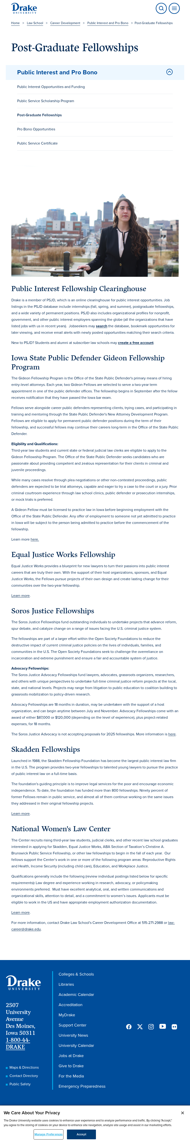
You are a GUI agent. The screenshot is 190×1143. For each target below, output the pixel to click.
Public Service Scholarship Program (45, 101)
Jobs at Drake (71, 1056)
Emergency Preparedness (82, 1086)
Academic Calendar (76, 995)
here (172, 734)
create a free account (135, 342)
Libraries (66, 984)
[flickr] (174, 1027)
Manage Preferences (49, 1134)
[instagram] (151, 1027)
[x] (140, 1027)
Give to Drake (71, 1066)
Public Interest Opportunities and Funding (51, 86)
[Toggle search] (161, 8)
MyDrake (67, 1015)
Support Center (72, 1025)
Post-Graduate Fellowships (39, 115)
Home (15, 23)
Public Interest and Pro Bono (107, 23)
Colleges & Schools (76, 974)
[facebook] (129, 1027)
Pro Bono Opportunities (36, 129)
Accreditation (70, 1005)
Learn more (20, 595)
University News (73, 1035)
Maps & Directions (24, 1067)
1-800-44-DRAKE (18, 1043)
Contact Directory (24, 1075)
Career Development (65, 23)
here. (35, 539)
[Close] (182, 1113)
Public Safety (20, 1084)
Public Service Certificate (37, 143)
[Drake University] (24, 8)
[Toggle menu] (173, 8)
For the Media (71, 1076)
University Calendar (76, 1045)
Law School (35, 23)
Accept (81, 1134)
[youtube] (162, 1026)
